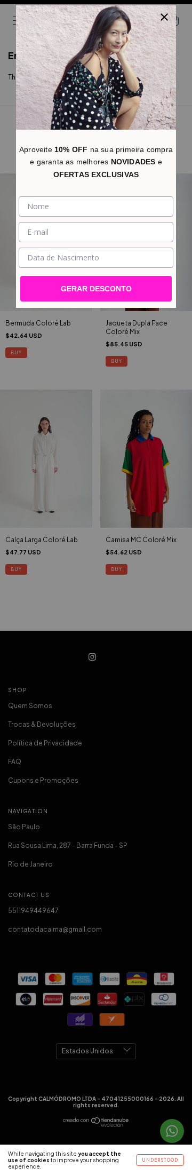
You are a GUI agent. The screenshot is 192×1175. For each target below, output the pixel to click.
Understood (160, 1160)
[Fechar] (164, 17)
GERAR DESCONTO (96, 288)
